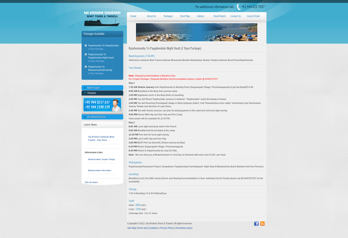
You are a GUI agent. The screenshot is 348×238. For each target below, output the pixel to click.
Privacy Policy (167, 228)
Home (133, 16)
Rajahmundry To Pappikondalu (103, 44)
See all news (91, 182)
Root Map (185, 16)
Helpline (91, 93)
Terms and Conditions (148, 228)
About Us (151, 16)
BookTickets (220, 16)
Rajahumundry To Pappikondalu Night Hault (101, 55)
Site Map (131, 228)
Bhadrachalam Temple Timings (101, 159)
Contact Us (235, 16)
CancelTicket (253, 16)
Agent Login (93, 87)
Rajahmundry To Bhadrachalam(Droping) (100, 67)
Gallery (200, 16)
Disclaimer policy (184, 228)
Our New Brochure (96, 117)
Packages (168, 16)
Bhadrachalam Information (99, 170)
